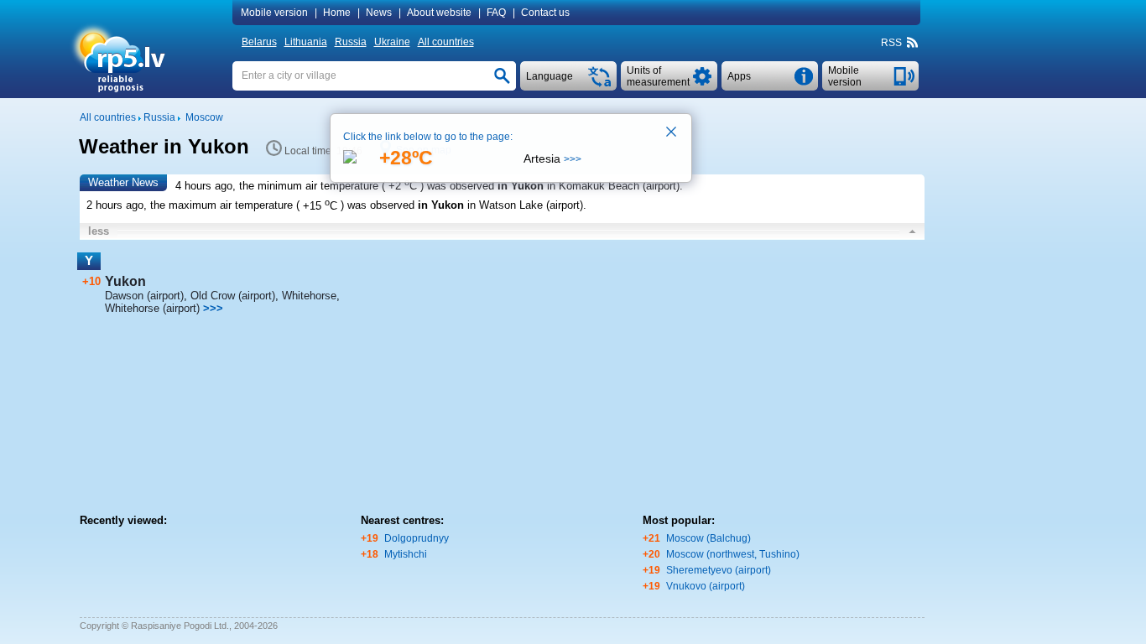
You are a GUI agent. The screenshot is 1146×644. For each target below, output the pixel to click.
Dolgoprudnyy (416, 538)
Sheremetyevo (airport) (718, 570)
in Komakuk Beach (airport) (613, 185)
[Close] (672, 133)
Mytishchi (405, 554)
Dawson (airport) (144, 295)
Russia (351, 42)
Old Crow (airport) (232, 295)
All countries (446, 42)
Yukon (125, 281)
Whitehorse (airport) (152, 308)
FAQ (496, 12)
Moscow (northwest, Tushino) (733, 554)
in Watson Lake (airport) (525, 206)
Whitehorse (309, 295)
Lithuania (305, 42)
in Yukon (520, 185)
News (379, 12)
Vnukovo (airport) (705, 586)
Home (337, 12)
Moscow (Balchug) (708, 538)
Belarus (259, 42)
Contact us (545, 12)
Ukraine (392, 42)
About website (439, 12)
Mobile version (274, 12)
